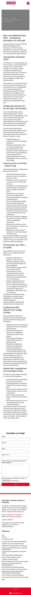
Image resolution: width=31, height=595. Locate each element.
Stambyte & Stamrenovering (10, 559)
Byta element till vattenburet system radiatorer (14, 569)
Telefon (4, 442)
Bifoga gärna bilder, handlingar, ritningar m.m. (14, 478)
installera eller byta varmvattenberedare (14, 239)
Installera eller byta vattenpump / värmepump (14, 545)
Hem (3, 535)
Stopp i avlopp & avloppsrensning (11, 557)
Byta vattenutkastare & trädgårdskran (12, 555)
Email (3, 448)
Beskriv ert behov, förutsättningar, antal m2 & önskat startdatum (14, 461)
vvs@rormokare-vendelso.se (14, 514)
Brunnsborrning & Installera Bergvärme (13, 575)
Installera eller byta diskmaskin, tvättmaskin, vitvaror (14, 552)
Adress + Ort (5, 454)
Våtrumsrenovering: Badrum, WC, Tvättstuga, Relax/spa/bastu (14, 548)
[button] (28, 3)
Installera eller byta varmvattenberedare (13, 543)
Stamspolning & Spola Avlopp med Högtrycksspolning (11, 564)
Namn (3, 436)
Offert (3, 579)
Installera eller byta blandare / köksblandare (14, 541)
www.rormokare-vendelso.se (14, 516)
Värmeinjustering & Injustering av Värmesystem (15, 577)
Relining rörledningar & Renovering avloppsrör (15, 561)
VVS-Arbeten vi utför (7, 539)
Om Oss (4, 537)
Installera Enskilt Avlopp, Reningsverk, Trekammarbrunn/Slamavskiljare (12, 572)
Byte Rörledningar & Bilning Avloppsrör (13, 567)
